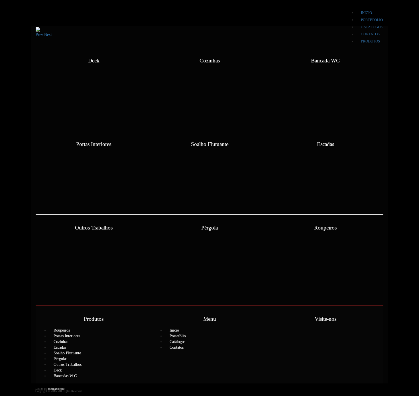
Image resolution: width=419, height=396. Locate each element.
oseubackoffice (56, 388)
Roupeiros (62, 330)
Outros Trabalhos (68, 364)
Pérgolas (60, 359)
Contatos (177, 347)
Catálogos (177, 342)
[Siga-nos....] (325, 334)
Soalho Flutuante (67, 353)
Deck (58, 370)
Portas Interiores (67, 336)
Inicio (366, 13)
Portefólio (372, 20)
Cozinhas (61, 342)
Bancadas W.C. (66, 376)
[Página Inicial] (49, 13)
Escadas (60, 347)
